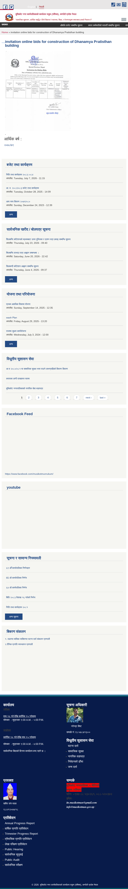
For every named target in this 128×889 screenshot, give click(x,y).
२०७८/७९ (9, 145)
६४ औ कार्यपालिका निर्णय (16, 587)
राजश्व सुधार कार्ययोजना (16, 331)
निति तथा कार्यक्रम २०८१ (17, 607)
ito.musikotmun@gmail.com (81, 802)
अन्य (11, 214)
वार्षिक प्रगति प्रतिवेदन (16, 828)
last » (103, 397)
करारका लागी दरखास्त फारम (18, 378)
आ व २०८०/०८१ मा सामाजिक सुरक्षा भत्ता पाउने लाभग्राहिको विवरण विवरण (37, 368)
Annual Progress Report (20, 823)
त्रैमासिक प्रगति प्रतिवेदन (18, 838)
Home (5, 32)
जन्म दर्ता (72, 766)
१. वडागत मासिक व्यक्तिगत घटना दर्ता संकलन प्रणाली (27, 639)
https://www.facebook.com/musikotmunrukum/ (29, 474)
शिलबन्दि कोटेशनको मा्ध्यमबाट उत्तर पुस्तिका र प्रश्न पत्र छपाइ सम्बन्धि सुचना (38, 239)
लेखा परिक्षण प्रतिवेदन (16, 844)
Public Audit (12, 859)
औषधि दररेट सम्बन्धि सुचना (67, 25)
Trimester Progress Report (21, 833)
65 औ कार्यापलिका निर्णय (16, 577)
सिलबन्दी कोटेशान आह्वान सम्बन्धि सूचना (22, 266)
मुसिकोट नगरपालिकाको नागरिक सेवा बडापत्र (24, 388)
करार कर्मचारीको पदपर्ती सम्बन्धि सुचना (100, 25)
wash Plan (11, 317)
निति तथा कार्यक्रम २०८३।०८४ (19, 174)
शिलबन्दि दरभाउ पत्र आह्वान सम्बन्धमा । (22, 252)
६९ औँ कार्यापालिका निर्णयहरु (18, 568)
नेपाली (41, 6)
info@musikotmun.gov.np (80, 807)
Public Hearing (14, 849)
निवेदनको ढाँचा (75, 761)
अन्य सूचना (13, 616)
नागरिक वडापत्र (76, 756)
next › (89, 397)
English (31, 6)
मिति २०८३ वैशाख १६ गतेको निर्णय (20, 597)
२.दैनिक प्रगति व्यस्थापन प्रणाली (19, 644)
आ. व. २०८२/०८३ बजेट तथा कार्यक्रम (22, 188)
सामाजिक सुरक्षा (76, 751)
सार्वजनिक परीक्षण (13, 865)
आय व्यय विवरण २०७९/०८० (18, 201)
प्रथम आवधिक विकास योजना (18, 304)
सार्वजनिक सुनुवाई (14, 854)
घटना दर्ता (73, 746)
